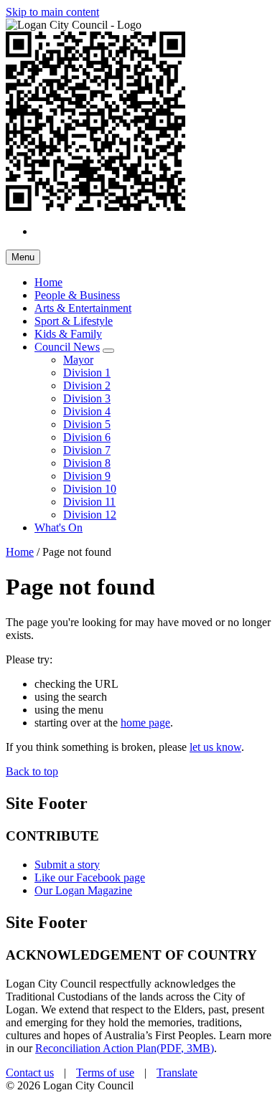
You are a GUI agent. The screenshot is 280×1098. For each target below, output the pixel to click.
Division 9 (87, 476)
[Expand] (108, 351)
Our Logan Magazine (83, 890)
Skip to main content (52, 12)
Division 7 (87, 450)
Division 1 (87, 372)
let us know (215, 747)
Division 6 (87, 437)
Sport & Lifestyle (73, 321)
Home (20, 552)
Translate (177, 1072)
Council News (67, 347)
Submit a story (67, 864)
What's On (58, 527)
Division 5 (87, 424)
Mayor (78, 360)
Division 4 (87, 411)
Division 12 (89, 514)
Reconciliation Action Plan (124, 1048)
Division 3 (87, 398)
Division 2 (87, 385)
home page (145, 722)
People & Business (77, 295)
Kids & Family (68, 334)
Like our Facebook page (89, 877)
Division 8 (87, 463)
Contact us (30, 1072)
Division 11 (89, 502)
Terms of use (105, 1072)
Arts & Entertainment (82, 308)
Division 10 (89, 489)
